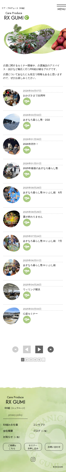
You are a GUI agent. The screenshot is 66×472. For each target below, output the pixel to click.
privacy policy (15, 415)
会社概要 (8, 431)
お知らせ (12, 437)
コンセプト (39, 424)
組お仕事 (10, 425)
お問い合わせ (54, 446)
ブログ (40, 431)
